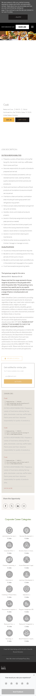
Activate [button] (18, 382)
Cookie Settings (28, 8)
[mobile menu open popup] (32, 26)
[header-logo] (8, 27)
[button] (22, 119)
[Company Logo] (6, 668)
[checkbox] (8, 119)
